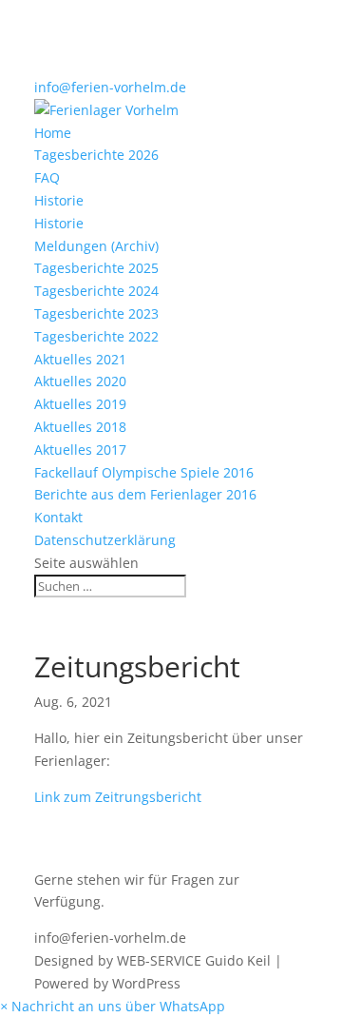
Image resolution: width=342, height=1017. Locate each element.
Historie (59, 200)
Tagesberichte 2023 (96, 313)
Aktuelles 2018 (80, 427)
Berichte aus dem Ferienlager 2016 (145, 494)
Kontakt (58, 517)
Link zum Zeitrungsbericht (117, 797)
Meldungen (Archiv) (96, 246)
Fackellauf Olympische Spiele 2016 (144, 472)
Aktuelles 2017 (80, 449)
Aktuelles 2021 (80, 359)
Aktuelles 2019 (80, 404)
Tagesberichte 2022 (96, 336)
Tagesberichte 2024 (96, 291)
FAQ (47, 177)
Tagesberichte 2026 (96, 155)
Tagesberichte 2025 (96, 268)
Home (52, 133)
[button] (112, 1006)
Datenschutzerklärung (105, 540)
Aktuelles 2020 (80, 381)
